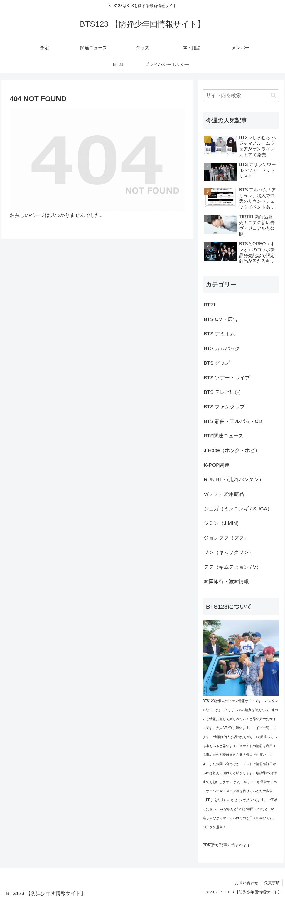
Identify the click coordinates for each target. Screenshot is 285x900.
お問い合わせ (246, 883)
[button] (273, 95)
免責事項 (272, 883)
